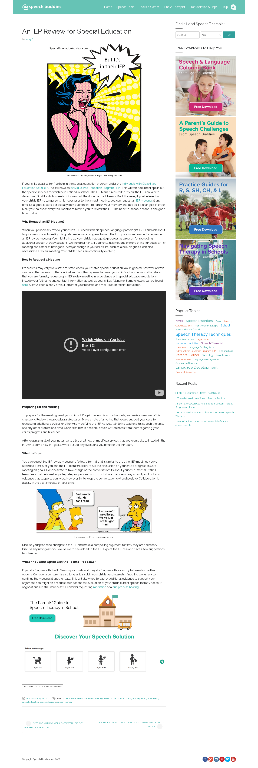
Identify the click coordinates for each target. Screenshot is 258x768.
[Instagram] (216, 759)
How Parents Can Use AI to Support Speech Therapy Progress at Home (204, 405)
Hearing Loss (226, 351)
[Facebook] (205, 759)
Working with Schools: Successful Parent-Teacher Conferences (53, 725)
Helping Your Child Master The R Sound (198, 392)
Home (108, 7)
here (25, 285)
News (179, 321)
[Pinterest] (222, 759)
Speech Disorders (199, 321)
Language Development (196, 367)
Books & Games (149, 7)
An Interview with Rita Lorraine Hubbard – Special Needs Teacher (131, 724)
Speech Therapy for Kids (188, 329)
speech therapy (64, 702)
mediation (99, 587)
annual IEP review (74, 698)
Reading (228, 321)
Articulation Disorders (187, 363)
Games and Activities (187, 343)
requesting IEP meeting (148, 698)
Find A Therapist (174, 7)
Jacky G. (29, 39)
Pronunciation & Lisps (203, 7)
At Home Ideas (183, 359)
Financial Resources (186, 372)
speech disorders (48, 702)
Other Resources (183, 326)
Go (229, 35)
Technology (207, 355)
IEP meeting (144, 200)
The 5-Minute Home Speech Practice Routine (201, 398)
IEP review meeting (93, 698)
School (225, 325)
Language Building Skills (201, 347)
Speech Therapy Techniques (203, 334)
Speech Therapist (212, 343)
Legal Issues (203, 339)
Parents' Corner (187, 355)
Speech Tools (125, 7)
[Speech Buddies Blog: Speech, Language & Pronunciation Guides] (41, 6)
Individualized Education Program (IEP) (95, 188)
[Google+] (210, 759)
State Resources (185, 339)
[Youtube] (233, 759)
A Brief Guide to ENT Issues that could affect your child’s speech (202, 423)
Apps (218, 321)
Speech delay (223, 355)
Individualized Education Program (120, 698)
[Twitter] (227, 759)
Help (225, 7)
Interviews (181, 347)
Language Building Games (206, 359)
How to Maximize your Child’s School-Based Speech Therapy (205, 414)
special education (30, 702)
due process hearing (126, 587)
